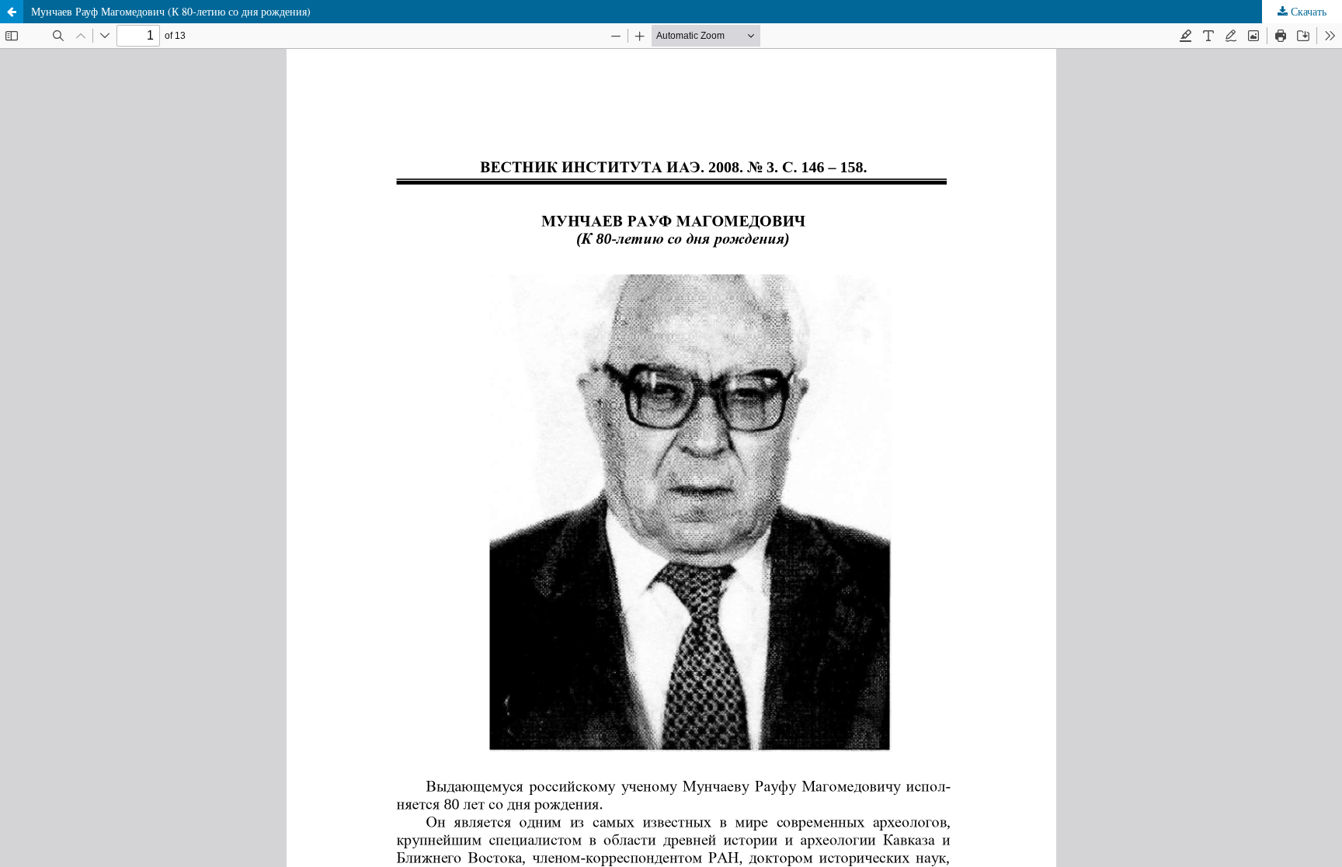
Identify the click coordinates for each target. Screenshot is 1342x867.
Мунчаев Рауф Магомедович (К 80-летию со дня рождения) (171, 11)
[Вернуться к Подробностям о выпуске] (11, 11)
